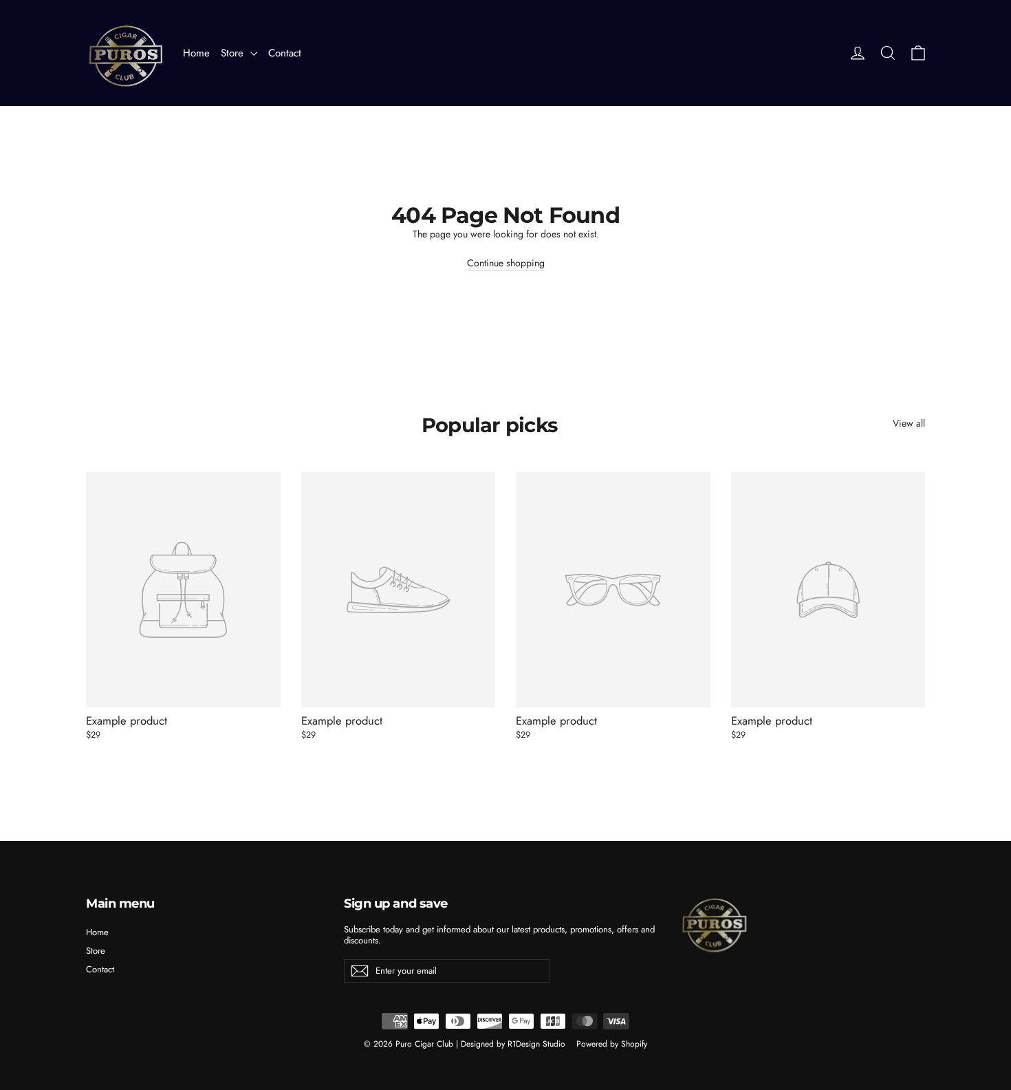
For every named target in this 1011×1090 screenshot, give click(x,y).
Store (234, 53)
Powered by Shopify (611, 1044)
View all (909, 422)
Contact (284, 53)
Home (196, 53)
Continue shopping (506, 263)
